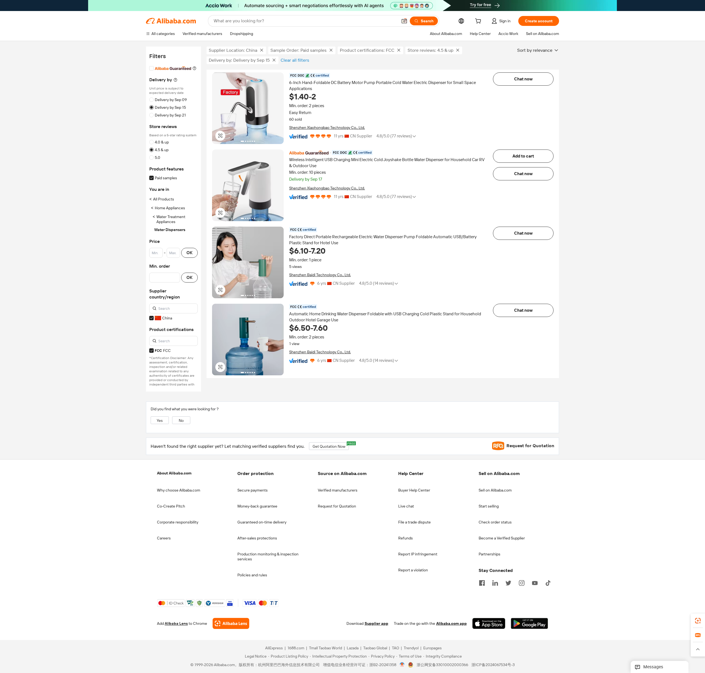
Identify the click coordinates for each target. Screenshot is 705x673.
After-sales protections (257, 538)
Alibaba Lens (176, 623)
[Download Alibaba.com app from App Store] (488, 623)
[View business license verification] (402, 664)
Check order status (495, 522)
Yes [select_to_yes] (160, 420)
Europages (432, 648)
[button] (404, 21)
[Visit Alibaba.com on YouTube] (535, 582)
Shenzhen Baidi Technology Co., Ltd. (320, 275)
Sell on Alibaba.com (495, 490)
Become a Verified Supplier (502, 538)
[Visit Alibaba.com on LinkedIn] (495, 582)
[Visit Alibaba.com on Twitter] (508, 582)
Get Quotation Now (331, 445)
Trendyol (411, 648)
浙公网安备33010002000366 (442, 665)
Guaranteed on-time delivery (261, 522)
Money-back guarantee (257, 506)
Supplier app (376, 623)
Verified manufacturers (337, 490)
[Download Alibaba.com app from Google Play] (529, 623)
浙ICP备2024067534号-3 (493, 665)
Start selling (489, 506)
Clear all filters (295, 60)
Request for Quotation (337, 506)
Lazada (353, 648)
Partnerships (489, 554)
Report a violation (413, 570)
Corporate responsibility (177, 522)
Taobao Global (375, 648)
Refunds (405, 538)
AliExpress (274, 648)
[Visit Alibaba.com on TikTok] (548, 582)
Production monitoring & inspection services (268, 556)
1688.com (296, 648)
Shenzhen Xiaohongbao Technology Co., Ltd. (327, 127)
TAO (395, 648)
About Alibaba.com (174, 473)
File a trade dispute (414, 522)
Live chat (406, 506)
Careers (164, 538)
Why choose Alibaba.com (178, 490)
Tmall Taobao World (325, 648)
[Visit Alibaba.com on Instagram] (521, 582)
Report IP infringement (417, 554)
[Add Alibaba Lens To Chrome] (231, 623)
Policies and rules (252, 575)
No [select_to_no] (181, 420)
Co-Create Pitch (171, 506)
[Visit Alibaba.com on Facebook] (482, 582)
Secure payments (252, 490)
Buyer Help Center (414, 490)
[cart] (479, 22)
